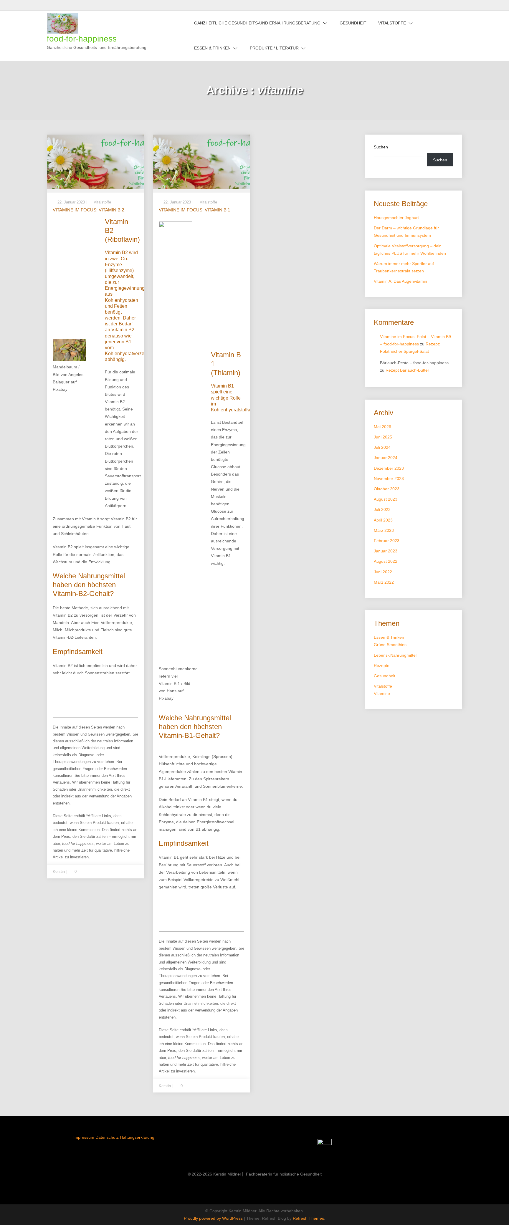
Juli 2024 (382, 447)
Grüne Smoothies (390, 644)
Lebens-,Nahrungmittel (395, 655)
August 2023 (385, 499)
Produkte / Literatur (274, 48)
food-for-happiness (82, 38)
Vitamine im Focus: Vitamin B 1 (194, 209)
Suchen (381, 147)
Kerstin (59, 871)
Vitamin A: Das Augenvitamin (400, 281)
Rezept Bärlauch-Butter (407, 370)
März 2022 (384, 582)
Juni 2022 (383, 572)
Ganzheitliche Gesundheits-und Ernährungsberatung (257, 23)
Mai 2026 (382, 426)
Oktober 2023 (386, 488)
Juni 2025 (383, 437)
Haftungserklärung (137, 1137)
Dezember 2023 (389, 468)
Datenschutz (107, 1137)
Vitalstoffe (392, 23)
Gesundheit (353, 23)
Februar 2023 (386, 540)
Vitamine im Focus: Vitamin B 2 (88, 209)
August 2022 (385, 561)
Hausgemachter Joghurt (396, 217)
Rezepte (381, 665)
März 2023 (384, 530)
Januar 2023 (385, 551)
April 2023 (383, 520)
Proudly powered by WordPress (214, 1218)
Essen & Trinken (212, 48)
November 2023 (389, 478)
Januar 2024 (385, 457)
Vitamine (382, 693)
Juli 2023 (382, 509)
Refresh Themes (308, 1218)
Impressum (83, 1137)
